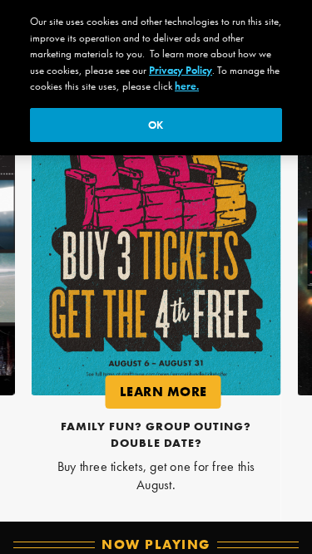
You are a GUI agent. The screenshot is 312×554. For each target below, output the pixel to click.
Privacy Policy (180, 70)
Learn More (169, 395)
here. (187, 86)
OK (155, 125)
